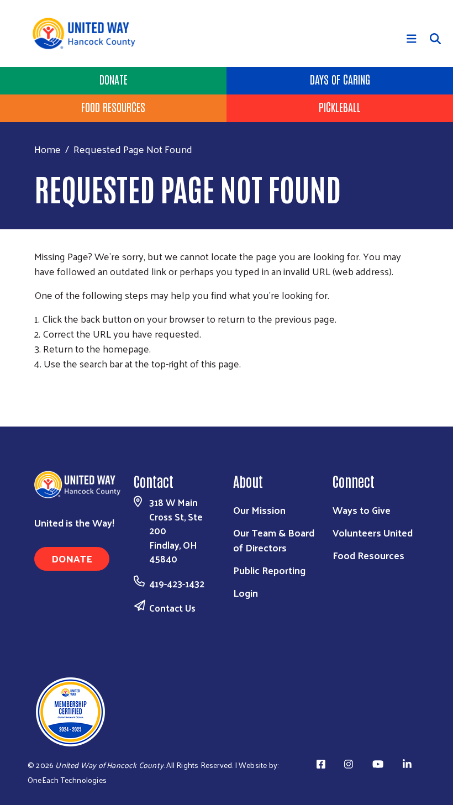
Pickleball (340, 106)
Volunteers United (373, 532)
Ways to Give (362, 509)
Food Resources (113, 106)
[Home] (88, 33)
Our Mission (259, 509)
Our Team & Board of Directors (273, 540)
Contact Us (172, 607)
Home (47, 148)
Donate (113, 79)
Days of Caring (340, 79)
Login (245, 592)
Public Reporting (269, 569)
